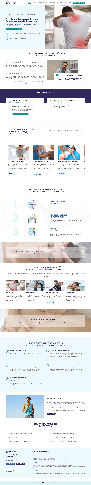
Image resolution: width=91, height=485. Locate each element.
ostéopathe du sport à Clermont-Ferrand (43, 166)
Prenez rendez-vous (17, 105)
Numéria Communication (56, 483)
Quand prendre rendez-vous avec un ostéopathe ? (63, 437)
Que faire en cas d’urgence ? (16, 437)
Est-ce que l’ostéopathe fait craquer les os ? (20, 441)
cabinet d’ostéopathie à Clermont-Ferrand (62, 130)
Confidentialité (41, 483)
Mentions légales (33, 483)
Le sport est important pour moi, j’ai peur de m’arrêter (63, 441)
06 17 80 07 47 (22, 38)
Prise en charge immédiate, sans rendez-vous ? (21, 433)
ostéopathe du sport (55, 402)
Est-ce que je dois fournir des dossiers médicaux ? (62, 433)
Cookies (47, 483)
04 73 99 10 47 (13, 38)
